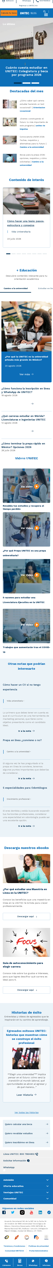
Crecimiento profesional (18, 799)
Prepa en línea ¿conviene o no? (22, 740)
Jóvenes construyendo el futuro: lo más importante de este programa (34, 122)
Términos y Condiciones (14, 1246)
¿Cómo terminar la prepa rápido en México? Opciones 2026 (23, 445)
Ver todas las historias (27, 1112)
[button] (18, 83)
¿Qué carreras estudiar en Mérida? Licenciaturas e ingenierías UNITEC (23, 417)
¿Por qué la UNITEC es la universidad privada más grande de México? (26, 358)
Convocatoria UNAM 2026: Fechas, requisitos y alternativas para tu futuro (33, 140)
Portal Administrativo (38, 1251)
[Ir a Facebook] (4, 1213)
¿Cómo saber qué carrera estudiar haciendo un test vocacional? (32, 104)
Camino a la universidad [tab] (16, 288)
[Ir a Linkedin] (40, 1213)
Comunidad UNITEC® (14, 1251)
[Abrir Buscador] (44, 11)
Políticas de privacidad (39, 1246)
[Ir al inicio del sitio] (28, 13)
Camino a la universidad (32, 147)
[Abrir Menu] (46, 14)
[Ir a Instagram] (22, 1214)
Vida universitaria (15, 701)
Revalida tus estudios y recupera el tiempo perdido (23, 507)
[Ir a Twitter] (12, 1213)
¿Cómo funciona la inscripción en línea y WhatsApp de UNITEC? (25, 390)
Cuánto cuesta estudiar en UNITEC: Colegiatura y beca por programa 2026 (26, 71)
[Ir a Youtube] (31, 1213)
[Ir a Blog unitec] (49, 1213)
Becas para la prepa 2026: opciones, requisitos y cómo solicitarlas (33, 158)
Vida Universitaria (21, 231)
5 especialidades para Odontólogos (25, 787)
